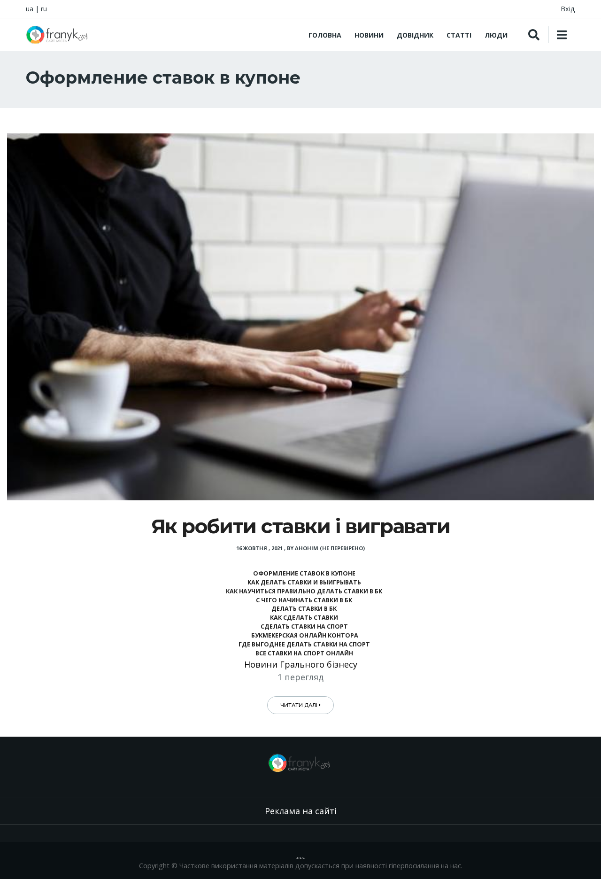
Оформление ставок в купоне (304, 573)
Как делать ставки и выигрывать (304, 582)
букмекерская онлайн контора (304, 635)
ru (44, 8)
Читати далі (299, 705)
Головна (324, 35)
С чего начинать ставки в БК (304, 600)
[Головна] (58, 34)
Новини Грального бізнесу (300, 664)
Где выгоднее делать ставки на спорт (304, 644)
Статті (459, 35)
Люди (496, 35)
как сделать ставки (304, 618)
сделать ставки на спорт (304, 626)
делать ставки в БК (304, 609)
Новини (369, 35)
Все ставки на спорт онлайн (304, 653)
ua (29, 8)
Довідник (415, 35)
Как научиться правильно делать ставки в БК (304, 591)
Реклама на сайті (301, 811)
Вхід (568, 8)
